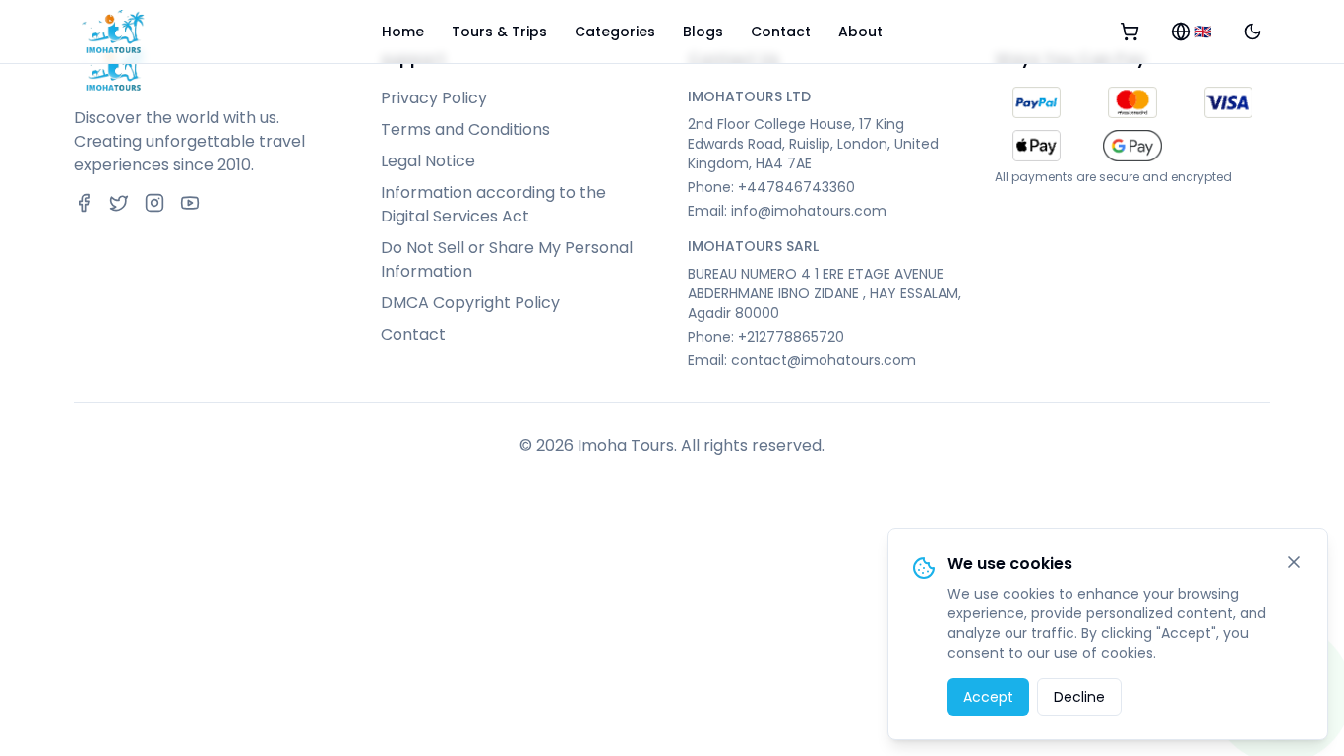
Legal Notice (428, 161)
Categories (615, 31)
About (860, 31)
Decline (1079, 697)
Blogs (703, 31)
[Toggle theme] (1252, 31)
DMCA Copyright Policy (470, 302)
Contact (781, 31)
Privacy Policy (434, 98)
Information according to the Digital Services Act (493, 204)
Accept (988, 697)
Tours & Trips (499, 31)
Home (403, 31)
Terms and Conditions (465, 129)
